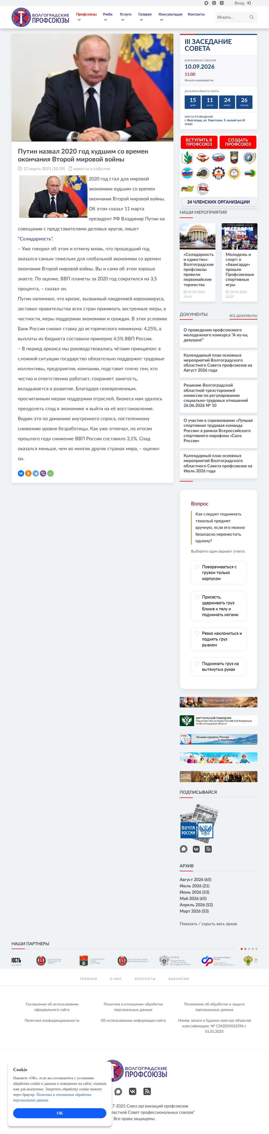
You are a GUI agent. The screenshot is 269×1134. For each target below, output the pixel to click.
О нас (116, 979)
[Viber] (43, 473)
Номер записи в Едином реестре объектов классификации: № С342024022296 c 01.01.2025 (214, 1026)
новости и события (91, 169)
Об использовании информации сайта (133, 1020)
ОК (60, 1113)
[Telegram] (36, 473)
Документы (194, 314)
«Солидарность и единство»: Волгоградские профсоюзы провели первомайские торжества (199, 269)
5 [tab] (256, 949)
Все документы (243, 315)
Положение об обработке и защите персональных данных (214, 1007)
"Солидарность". (35, 239)
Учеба (107, 14)
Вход (239, 3)
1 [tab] (242, 949)
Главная (88, 979)
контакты (145, 979)
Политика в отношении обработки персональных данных (133, 1007)
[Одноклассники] (28, 473)
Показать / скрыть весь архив (208, 924)
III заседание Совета (208, 45)
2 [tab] (245, 949)
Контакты (196, 14)
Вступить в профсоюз (199, 142)
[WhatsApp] (50, 473)
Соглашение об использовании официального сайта (52, 1007)
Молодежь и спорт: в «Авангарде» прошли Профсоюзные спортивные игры (240, 269)
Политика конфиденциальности (52, 1020)
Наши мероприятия (203, 212)
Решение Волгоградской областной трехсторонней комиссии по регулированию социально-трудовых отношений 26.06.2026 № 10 (216, 395)
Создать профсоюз (238, 142)
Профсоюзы (86, 14)
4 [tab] (253, 949)
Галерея (145, 14)
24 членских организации (218, 202)
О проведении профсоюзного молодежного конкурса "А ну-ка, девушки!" (216, 335)
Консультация (170, 14)
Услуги (125, 14)
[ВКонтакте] (21, 473)
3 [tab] (249, 949)
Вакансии (179, 979)
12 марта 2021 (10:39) (44, 169)
